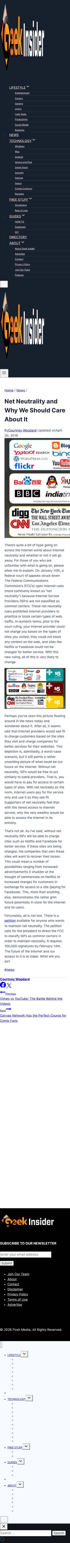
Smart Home (21, 167)
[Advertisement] (35, 1075)
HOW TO (19, 221)
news (9, 970)
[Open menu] (4, 373)
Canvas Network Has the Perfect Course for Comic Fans (33, 1015)
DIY (17, 232)
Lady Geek (20, 114)
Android (19, 156)
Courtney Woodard (22, 430)
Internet (19, 177)
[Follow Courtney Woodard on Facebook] (3, 987)
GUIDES (12, 1462)
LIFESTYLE (14, 1355)
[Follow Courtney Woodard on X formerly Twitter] (9, 987)
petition (10, 921)
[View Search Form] (4, 284)
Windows (19, 146)
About (12, 1279)
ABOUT (11, 1485)
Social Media (22, 124)
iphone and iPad (23, 162)
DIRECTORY (18, 237)
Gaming (19, 103)
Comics (19, 98)
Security (19, 172)
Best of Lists (21, 210)
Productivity (21, 119)
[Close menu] (1, 1345)
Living (18, 108)
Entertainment (22, 93)
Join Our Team (22, 269)
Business (19, 130)
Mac (17, 151)
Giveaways (21, 205)
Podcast (19, 275)
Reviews (19, 193)
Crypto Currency (23, 188)
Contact (19, 259)
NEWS (14, 135)
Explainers (20, 226)
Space (18, 183)
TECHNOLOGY (16, 1399)
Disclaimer (15, 1289)
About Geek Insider (25, 248)
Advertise (20, 253)
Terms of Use (17, 1299)
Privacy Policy (22, 264)
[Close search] (3, 1527)
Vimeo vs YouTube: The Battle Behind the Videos (31, 999)
